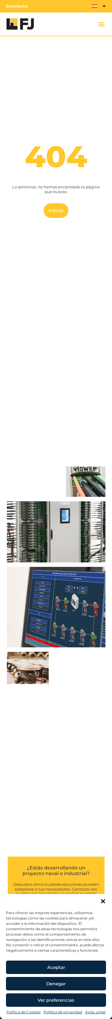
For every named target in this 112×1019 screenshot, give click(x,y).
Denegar (56, 984)
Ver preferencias (56, 1000)
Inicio (56, 210)
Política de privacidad (63, 1012)
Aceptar (56, 967)
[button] (103, 901)
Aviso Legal (95, 1012)
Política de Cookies (24, 1012)
